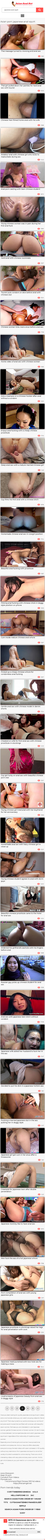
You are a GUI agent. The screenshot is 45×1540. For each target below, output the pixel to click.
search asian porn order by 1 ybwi (22, 1509)
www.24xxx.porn (7, 1473)
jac (32, 1495)
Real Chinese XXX (24, 1481)
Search (39, 10)
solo (35, 1492)
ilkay (22, 1513)
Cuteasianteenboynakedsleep (25, 1502)
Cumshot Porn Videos (9, 1477)
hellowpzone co (20, 1495)
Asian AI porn (6, 1475)
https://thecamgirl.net (22, 1483)
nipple (22, 1506)
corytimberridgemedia (19, 1492)
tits (6, 1502)
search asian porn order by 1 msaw (22, 1499)
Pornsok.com (6, 1479)
